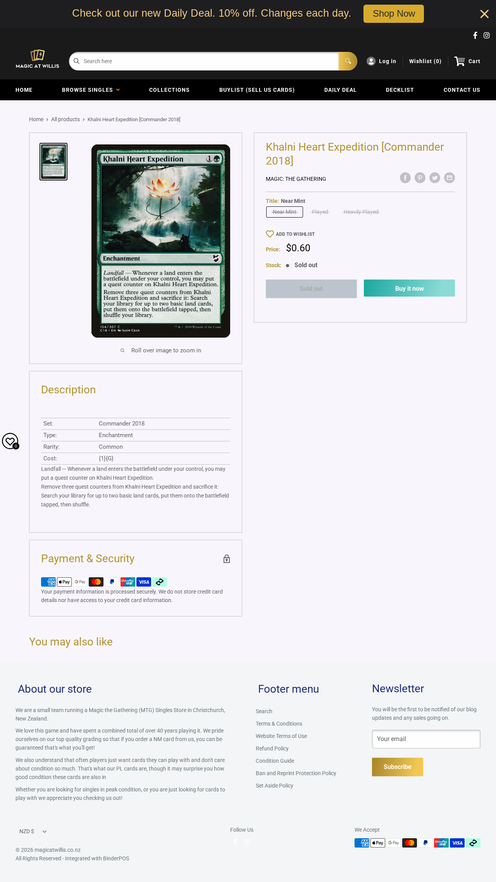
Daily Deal (340, 90)
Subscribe (398, 766)
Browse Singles (89, 90)
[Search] (348, 61)
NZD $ (26, 831)
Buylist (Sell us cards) (257, 90)
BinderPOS (116, 858)
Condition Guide (275, 761)
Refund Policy (272, 748)
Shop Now (394, 14)
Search (264, 711)
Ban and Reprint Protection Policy (296, 773)
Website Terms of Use (281, 736)
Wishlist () (425, 61)
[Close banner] (485, 14)
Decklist (400, 90)
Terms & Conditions (279, 724)
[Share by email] (449, 177)
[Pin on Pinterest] (420, 177)
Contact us (462, 90)
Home (24, 90)
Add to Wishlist (295, 234)
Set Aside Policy (274, 785)
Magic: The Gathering (296, 179)
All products (65, 119)
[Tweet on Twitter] (434, 177)
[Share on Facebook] (405, 177)
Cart (474, 61)
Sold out (311, 288)
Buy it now (409, 288)
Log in (387, 61)
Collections (169, 90)
